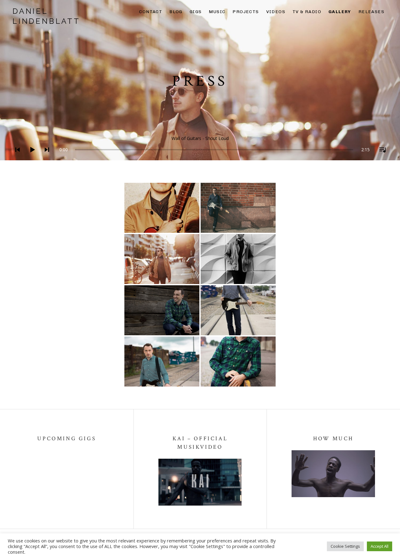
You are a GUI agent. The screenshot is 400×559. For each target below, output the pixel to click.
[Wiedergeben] (30, 158)
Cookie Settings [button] (345, 546)
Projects (245, 11)
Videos (275, 11)
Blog (175, 11)
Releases (371, 11)
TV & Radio (306, 11)
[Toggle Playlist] (381, 158)
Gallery (339, 11)
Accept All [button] (379, 546)
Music (217, 11)
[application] (200, 144)
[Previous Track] (15, 158)
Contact (150, 11)
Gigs (196, 11)
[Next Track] (45, 158)
